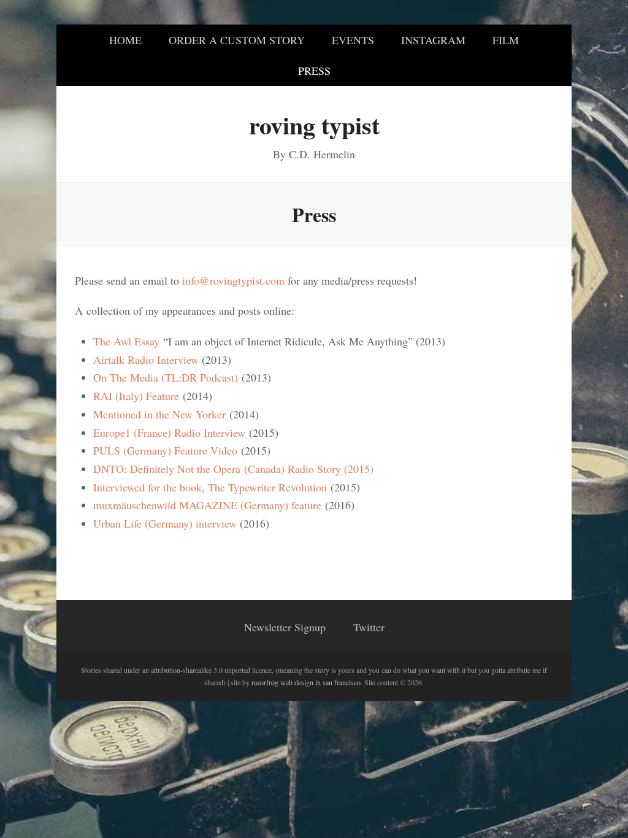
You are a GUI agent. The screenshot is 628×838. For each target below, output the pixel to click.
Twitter (369, 627)
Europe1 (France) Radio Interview (169, 432)
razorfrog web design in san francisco (306, 682)
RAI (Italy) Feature (136, 395)
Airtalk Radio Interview (146, 359)
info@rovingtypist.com (233, 280)
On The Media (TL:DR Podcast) (165, 377)
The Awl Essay (126, 341)
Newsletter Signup (285, 627)
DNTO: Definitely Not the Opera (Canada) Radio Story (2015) (233, 468)
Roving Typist (314, 125)
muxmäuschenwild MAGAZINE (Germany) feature (207, 505)
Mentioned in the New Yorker (159, 414)
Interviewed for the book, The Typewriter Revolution (210, 487)
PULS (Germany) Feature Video (165, 450)
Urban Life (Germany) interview (165, 523)
